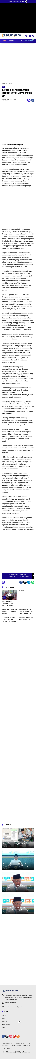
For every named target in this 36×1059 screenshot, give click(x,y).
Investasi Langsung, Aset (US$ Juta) (26, 618)
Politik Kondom (24, 591)
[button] (26, 35)
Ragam (4, 1021)
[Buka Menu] (30, 35)
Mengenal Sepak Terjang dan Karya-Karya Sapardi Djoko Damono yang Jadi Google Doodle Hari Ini (26, 611)
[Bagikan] (32, 100)
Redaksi (4, 99)
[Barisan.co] (12, 36)
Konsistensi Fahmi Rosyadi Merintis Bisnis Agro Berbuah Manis (9, 619)
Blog (3, 86)
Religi (3, 1018)
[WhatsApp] (32, 582)
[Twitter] (25, 582)
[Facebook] (21, 582)
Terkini (4, 1015)
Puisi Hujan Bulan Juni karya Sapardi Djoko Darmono (9, 611)
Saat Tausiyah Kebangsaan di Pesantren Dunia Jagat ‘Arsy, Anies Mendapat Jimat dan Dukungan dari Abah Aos (9, 604)
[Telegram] (28, 582)
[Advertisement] (18, 63)
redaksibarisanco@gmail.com (15, 1007)
